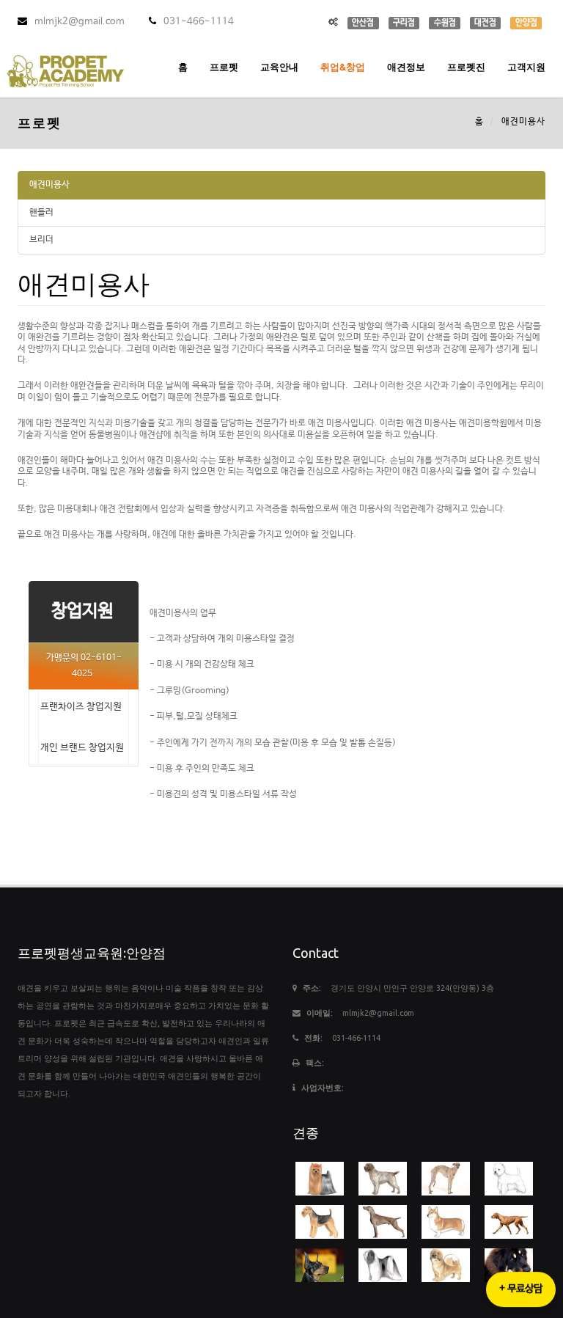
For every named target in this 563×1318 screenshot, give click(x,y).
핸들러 (41, 213)
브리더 (41, 240)
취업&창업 (342, 67)
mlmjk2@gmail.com (79, 21)
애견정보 (406, 67)
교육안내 (279, 67)
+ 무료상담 (520, 1289)
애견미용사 (49, 185)
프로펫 (224, 67)
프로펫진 (466, 67)
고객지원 (526, 67)
